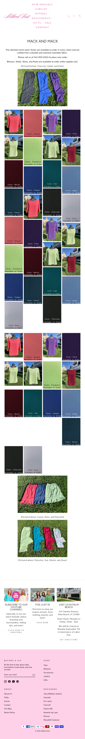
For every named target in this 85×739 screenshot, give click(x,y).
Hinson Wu (48, 709)
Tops (45, 665)
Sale (48, 22)
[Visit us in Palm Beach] (69, 594)
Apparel (41, 13)
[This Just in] (42, 594)
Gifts (37, 22)
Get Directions (69, 640)
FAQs (6, 697)
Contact (42, 27)
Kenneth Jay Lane (51, 712)
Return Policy (9, 712)
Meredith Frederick (51, 720)
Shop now (42, 622)
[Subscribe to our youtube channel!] (16, 594)
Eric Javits (48, 701)
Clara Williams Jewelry (53, 694)
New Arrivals (42, 4)
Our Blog (8, 709)
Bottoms (47, 669)
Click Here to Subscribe (16, 631)
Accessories (42, 18)
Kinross (47, 716)
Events (7, 701)
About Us (8, 694)
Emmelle (47, 697)
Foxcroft (47, 705)
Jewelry (41, 9)
